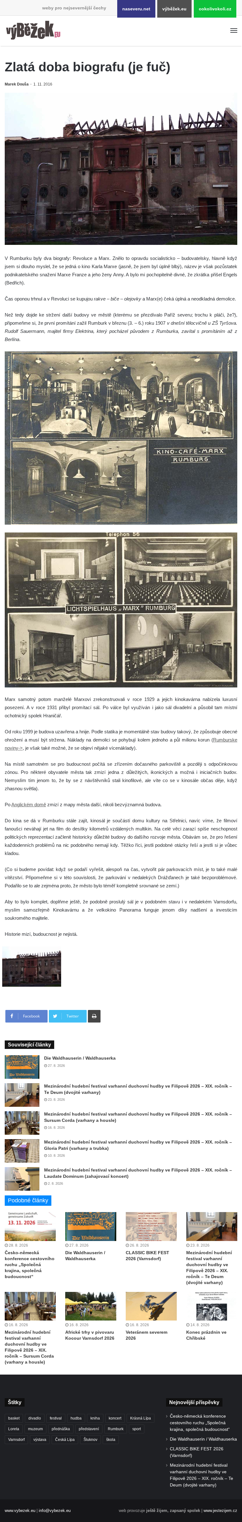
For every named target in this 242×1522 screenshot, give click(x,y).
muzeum (35, 1429)
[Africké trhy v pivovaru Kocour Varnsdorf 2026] (90, 1306)
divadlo (34, 1418)
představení (89, 1429)
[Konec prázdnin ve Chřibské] (211, 1306)
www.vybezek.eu (20, 1510)
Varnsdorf (16, 1439)
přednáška (61, 1429)
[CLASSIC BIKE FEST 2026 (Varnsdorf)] (151, 1226)
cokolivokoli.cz (215, 8)
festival (56, 1418)
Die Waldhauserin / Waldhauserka (80, 1058)
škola (110, 1439)
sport (136, 1429)
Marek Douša (17, 84)
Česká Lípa (65, 1439)
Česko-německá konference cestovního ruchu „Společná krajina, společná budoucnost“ (30, 1264)
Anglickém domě (28, 804)
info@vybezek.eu (55, 1510)
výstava (39, 1439)
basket (14, 1418)
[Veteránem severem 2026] (151, 1306)
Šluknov (90, 1439)
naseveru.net (136, 8)
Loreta (13, 1429)
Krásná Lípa (140, 1418)
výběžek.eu (174, 8)
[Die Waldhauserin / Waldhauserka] (22, 1067)
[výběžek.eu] (35, 31)
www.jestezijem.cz (220, 1510)
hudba (76, 1418)
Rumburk (116, 1429)
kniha (95, 1418)
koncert (115, 1418)
